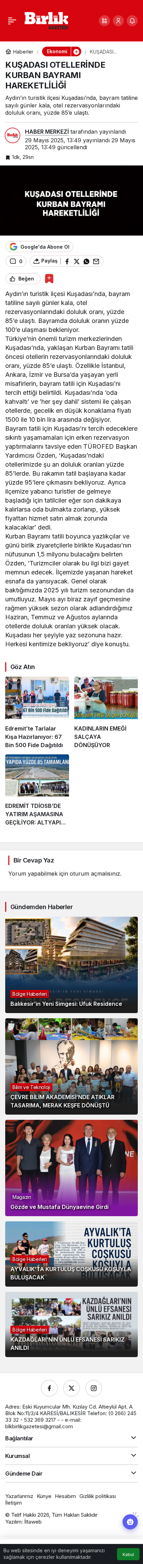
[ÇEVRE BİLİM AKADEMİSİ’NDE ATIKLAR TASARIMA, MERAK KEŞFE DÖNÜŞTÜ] (71, 1066)
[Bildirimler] (132, 20)
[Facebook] (49, 1388)
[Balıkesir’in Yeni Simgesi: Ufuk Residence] (71, 965)
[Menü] (12, 21)
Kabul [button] (128, 1554)
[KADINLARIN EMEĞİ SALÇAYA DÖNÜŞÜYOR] (106, 713)
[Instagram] (93, 1388)
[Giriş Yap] (118, 20)
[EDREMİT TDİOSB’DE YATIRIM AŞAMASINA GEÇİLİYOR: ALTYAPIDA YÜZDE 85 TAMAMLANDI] (37, 790)
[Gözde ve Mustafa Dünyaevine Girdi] (71, 1168)
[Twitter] (71, 1388)
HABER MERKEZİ (47, 131)
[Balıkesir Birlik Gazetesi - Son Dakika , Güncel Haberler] (46, 20)
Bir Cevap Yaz (34, 860)
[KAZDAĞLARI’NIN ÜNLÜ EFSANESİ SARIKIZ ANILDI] (71, 1324)
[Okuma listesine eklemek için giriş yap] (49, 278)
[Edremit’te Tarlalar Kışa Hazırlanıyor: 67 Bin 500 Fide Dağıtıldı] (37, 713)
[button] (104, 20)
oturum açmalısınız (95, 873)
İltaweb (33, 1521)
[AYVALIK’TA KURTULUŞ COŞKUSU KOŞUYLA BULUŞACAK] (71, 1254)
